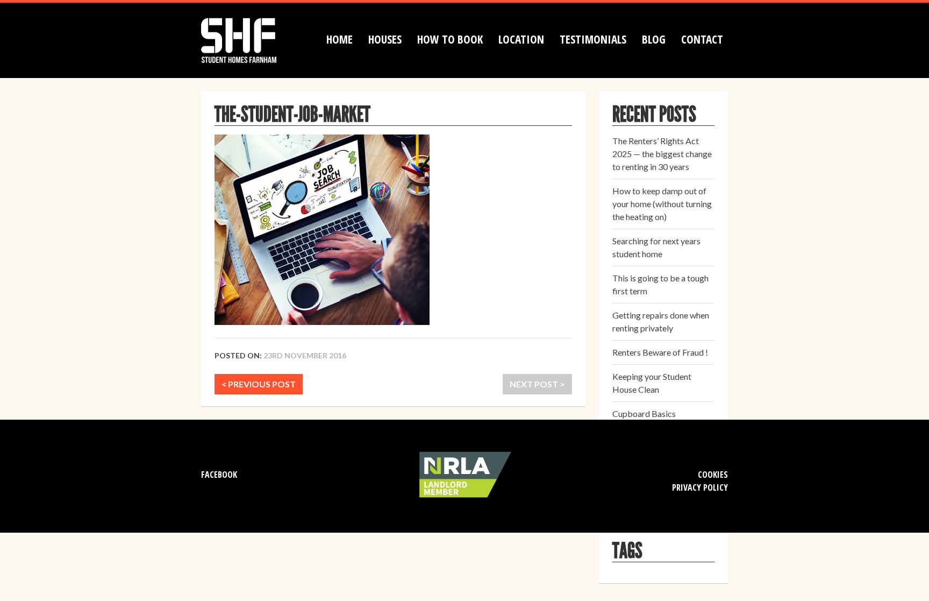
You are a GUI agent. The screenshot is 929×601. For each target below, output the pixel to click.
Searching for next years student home (656, 247)
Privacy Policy (700, 487)
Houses (385, 39)
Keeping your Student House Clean (651, 382)
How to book (450, 39)
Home (339, 39)
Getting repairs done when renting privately (660, 321)
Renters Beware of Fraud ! (660, 352)
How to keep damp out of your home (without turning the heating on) (662, 204)
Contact (702, 39)
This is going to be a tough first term (660, 284)
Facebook (219, 474)
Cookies (713, 474)
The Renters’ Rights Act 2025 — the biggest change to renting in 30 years (662, 154)
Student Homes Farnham (249, 39)
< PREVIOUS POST (258, 384)
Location (521, 39)
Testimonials (593, 39)
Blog (654, 39)
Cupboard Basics (644, 413)
